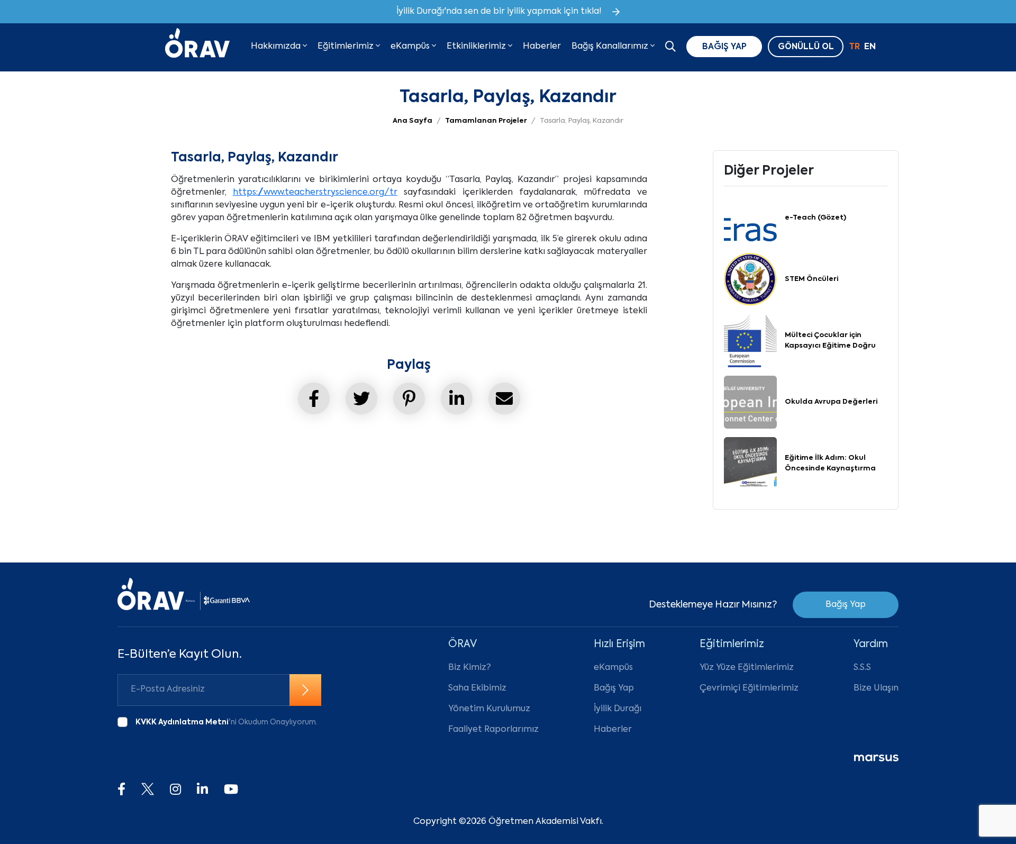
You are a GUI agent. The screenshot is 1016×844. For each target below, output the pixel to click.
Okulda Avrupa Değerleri (831, 401)
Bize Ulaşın (876, 688)
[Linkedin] (202, 790)
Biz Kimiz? (469, 668)
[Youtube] (231, 790)
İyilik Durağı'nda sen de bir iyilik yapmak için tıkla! (499, 11)
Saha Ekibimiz (477, 688)
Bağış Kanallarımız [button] (611, 46)
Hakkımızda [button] (277, 46)
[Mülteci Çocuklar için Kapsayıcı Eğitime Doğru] (750, 341)
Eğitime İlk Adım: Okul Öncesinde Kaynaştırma (830, 463)
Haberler (542, 46)
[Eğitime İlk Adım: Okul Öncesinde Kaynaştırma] (750, 463)
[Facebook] (121, 790)
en (870, 47)
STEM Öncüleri (811, 279)
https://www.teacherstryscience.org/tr (315, 192)
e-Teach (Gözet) (815, 217)
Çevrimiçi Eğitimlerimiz (749, 688)
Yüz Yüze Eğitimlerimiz (747, 668)
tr (854, 47)
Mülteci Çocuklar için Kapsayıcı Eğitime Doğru (830, 340)
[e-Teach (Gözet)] (750, 218)
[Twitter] (147, 790)
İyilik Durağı (617, 709)
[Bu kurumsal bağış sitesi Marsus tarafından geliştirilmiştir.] (876, 758)
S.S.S (862, 668)
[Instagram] (175, 790)
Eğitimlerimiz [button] (347, 46)
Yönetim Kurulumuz (489, 709)
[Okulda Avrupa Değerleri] (750, 402)
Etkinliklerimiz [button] (477, 46)
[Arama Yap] (670, 47)
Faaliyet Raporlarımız (493, 729)
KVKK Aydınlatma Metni (182, 722)
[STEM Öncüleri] (750, 279)
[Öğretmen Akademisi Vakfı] (197, 46)
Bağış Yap (846, 605)
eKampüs (613, 668)
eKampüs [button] (411, 46)
